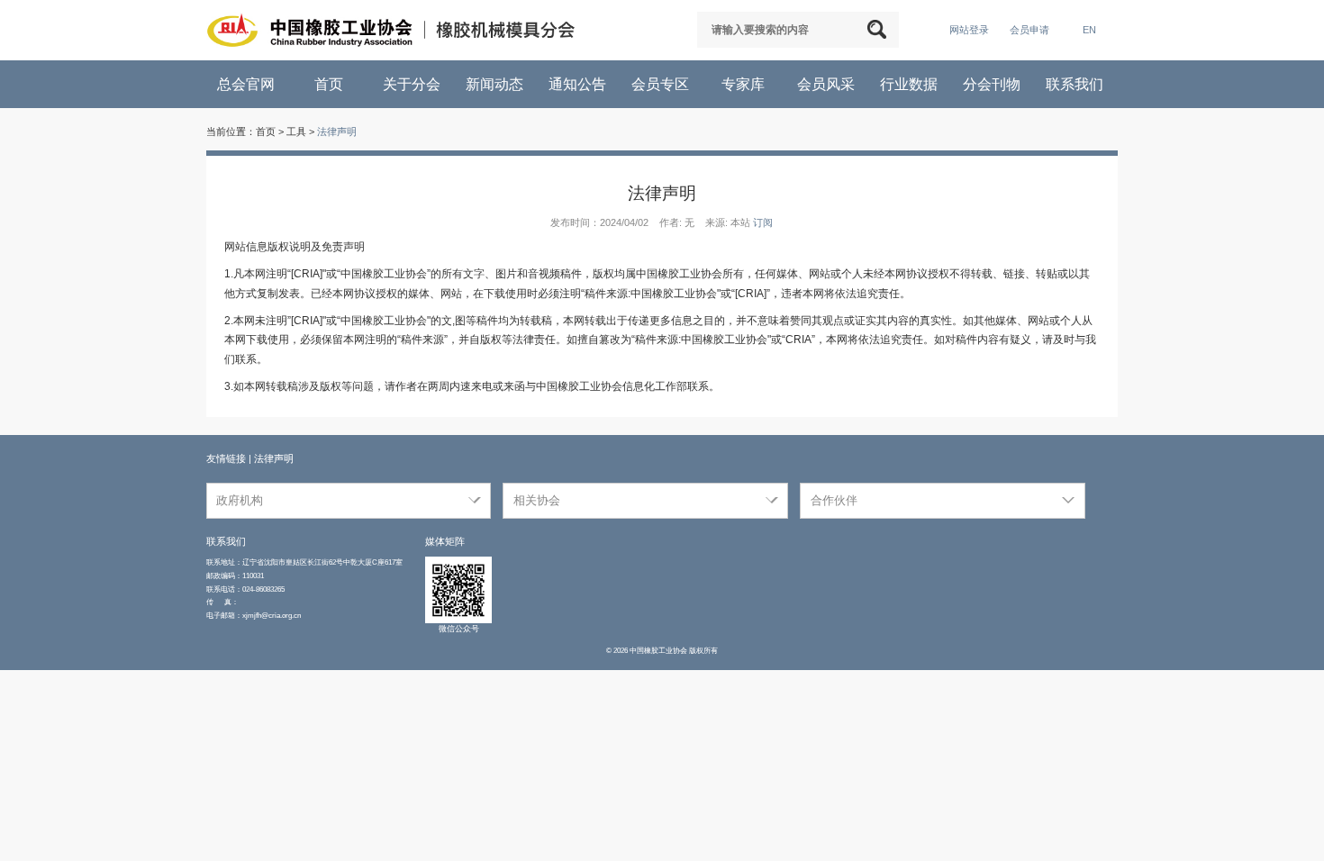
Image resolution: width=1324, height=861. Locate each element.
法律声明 (337, 131)
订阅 (763, 222)
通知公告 (579, 84)
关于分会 (413, 84)
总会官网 (247, 84)
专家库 (744, 84)
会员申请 (1029, 29)
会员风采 (827, 84)
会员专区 (662, 84)
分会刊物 (993, 84)
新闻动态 (496, 84)
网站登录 (969, 29)
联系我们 (1076, 84)
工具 (296, 131)
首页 (330, 84)
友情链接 (226, 458)
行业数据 (910, 84)
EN (1089, 29)
